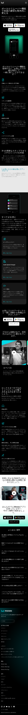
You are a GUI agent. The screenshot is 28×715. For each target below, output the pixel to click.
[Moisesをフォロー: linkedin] (9, 706)
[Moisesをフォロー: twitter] (11, 706)
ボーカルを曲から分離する (7, 651)
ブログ (2, 679)
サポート (3, 695)
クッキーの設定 (4, 709)
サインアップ (14, 324)
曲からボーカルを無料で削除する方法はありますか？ (13, 601)
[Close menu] (26, 3)
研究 (2, 682)
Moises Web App (5, 666)
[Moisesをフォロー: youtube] (6, 706)
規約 (2, 693)
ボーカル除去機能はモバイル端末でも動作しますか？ (13, 560)
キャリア (3, 684)
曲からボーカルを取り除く (7, 648)
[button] (14, 352)
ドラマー (3, 628)
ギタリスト (4, 636)
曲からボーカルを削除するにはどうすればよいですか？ (13, 568)
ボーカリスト (4, 631)
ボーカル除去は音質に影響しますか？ (12, 585)
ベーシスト (4, 633)
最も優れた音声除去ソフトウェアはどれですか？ (13, 535)
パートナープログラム (6, 687)
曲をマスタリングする (6, 654)
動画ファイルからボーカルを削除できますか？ (13, 544)
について (3, 676)
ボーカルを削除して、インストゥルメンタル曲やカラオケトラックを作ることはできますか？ (13, 577)
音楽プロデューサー (6, 639)
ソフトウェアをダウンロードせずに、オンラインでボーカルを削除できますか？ (13, 592)
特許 (2, 701)
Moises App (4, 664)
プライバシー (4, 690)
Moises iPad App (5, 669)
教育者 (2, 641)
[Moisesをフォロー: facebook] (14, 706)
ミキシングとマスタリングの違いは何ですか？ (12, 657)
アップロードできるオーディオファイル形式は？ (13, 552)
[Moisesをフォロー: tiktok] (4, 706)
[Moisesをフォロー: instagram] (1, 706)
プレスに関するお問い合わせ (8, 698)
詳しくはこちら (7, 253)
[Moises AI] (2, 2)
